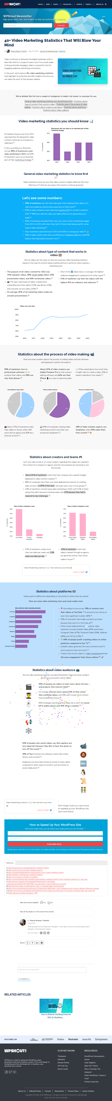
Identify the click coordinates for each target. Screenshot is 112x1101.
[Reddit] (42, 943)
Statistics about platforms (75, 107)
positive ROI (64, 210)
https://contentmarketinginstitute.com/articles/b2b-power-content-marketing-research (36, 873)
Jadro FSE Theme (91, 1066)
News (40, 4)
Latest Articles (88, 1091)
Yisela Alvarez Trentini (18, 51)
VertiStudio (82, 1095)
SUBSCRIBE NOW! (54, 844)
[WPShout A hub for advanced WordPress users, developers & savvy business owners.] (12, 4)
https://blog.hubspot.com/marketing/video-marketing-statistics (29, 868)
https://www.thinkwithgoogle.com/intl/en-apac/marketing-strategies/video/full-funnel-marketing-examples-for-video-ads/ (48, 879)
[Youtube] (14, 1073)
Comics (79, 4)
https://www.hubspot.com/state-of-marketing (23, 877)
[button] (58, 4)
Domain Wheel (63, 1062)
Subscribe (61, 25)
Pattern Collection (91, 1082)
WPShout (48, 1095)
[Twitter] (44, 933)
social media (37, 275)
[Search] (106, 4)
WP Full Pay (63, 1066)
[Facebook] (32, 943)
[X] (28, 943)
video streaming (92, 653)
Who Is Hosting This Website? (92, 1070)
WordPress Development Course (94, 1058)
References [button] (10, 863)
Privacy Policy (73, 1091)
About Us (99, 4)
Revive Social (63, 1069)
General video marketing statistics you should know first (48, 101)
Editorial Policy (35, 1091)
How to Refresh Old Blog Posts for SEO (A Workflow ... (56, 1016)
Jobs (48, 4)
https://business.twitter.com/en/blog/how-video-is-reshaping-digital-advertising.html (36, 886)
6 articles (31, 923)
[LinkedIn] (48, 933)
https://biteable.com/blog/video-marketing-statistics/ (26, 875)
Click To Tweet (79, 572)
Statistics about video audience (56, 110)
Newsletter (59, 1091)
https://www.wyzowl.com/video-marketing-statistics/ (26, 870)
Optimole (61, 1059)
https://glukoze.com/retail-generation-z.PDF (23, 893)
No (52, 903)
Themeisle (62, 1056)
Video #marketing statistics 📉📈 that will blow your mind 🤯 (48, 568)
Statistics (62, 51)
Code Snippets (90, 1062)
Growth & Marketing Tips (49, 51)
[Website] (41, 933)
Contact (48, 1091)
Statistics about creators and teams (47, 107)
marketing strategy (23, 160)
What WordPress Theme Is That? (95, 1077)
